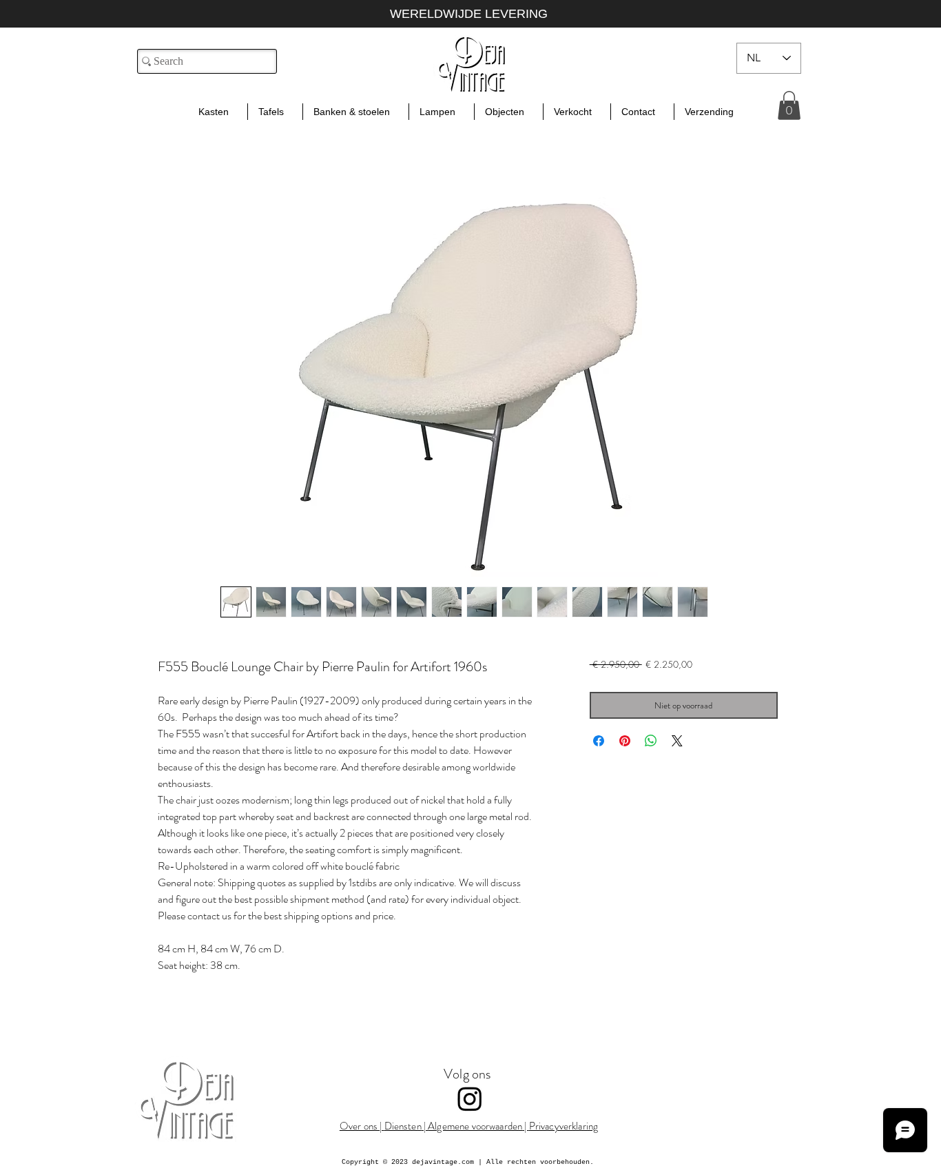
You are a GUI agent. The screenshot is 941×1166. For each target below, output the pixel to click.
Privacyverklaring (564, 1126)
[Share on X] (677, 741)
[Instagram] (470, 1098)
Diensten (403, 1126)
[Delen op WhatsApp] (651, 741)
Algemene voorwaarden (475, 1126)
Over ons (360, 1126)
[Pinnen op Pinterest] (625, 741)
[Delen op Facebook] (598, 741)
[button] (789, 105)
